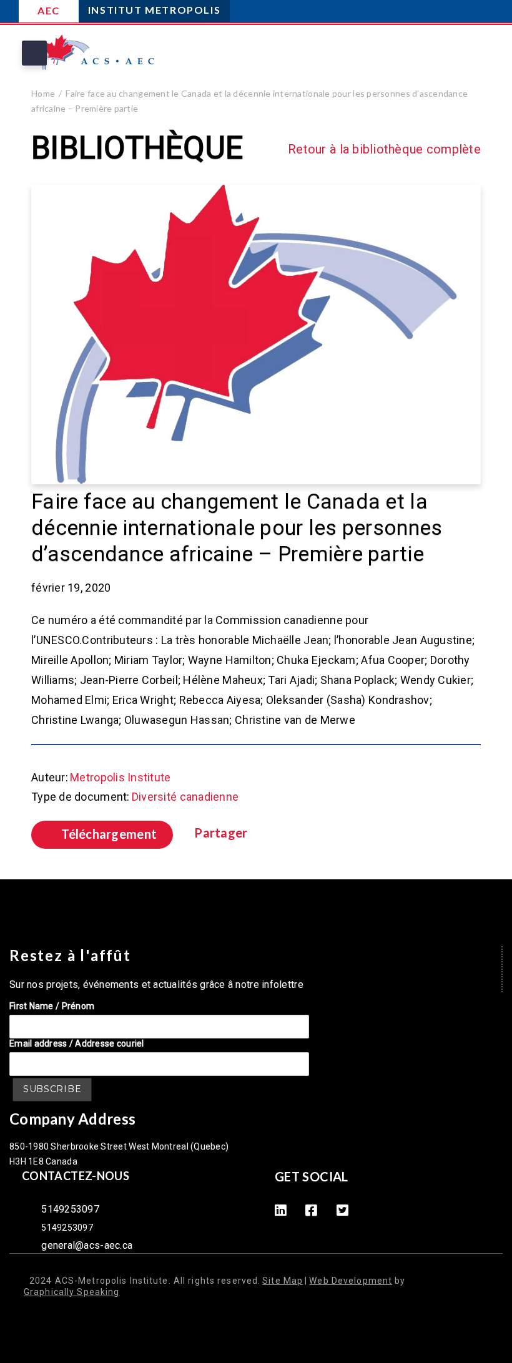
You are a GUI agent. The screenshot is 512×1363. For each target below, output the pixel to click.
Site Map (282, 1281)
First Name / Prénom (51, 1006)
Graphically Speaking (71, 1292)
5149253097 (70, 1209)
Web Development (350, 1281)
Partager (220, 833)
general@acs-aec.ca (86, 1245)
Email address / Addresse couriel (76, 1043)
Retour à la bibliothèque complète (384, 149)
